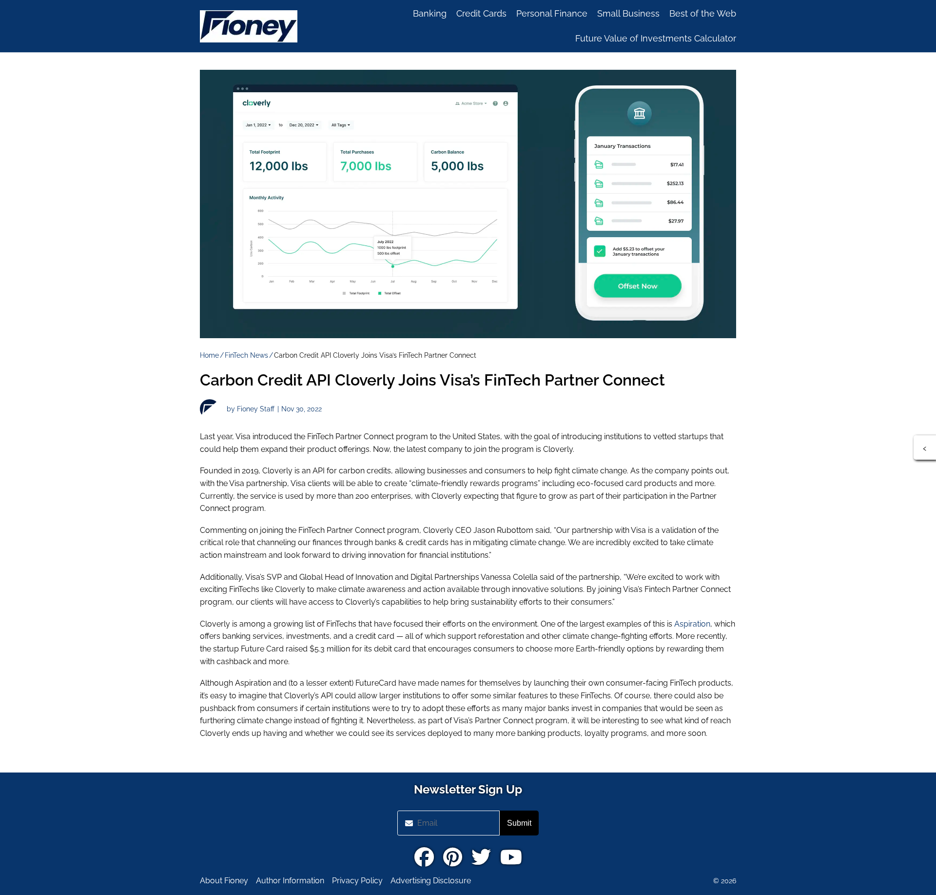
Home (209, 355)
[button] (925, 447)
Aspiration (692, 624)
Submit (519, 823)
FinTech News (246, 355)
